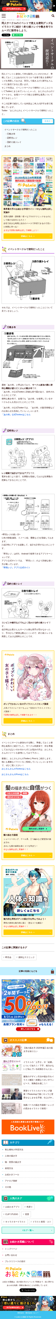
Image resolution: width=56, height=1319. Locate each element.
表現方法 (9, 1168)
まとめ (7, 146)
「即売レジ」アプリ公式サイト (16, 567)
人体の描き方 (11, 1156)
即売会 (8, 957)
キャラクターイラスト (15, 1222)
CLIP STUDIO (11, 1214)
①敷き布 (11, 134)
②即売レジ (12, 138)
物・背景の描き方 (13, 1162)
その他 (8, 1187)
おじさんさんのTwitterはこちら (16, 769)
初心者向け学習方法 (14, 1149)
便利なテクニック (26, 957)
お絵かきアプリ (12, 1207)
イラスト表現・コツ (42, 1222)
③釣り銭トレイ (14, 142)
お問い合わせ (11, 1255)
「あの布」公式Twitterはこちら (16, 414)
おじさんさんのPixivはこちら (15, 774)
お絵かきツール (12, 1174)
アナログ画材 (11, 1181)
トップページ (11, 1249)
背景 (27, 1214)
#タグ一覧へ (28, 1230)
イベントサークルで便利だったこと (20, 129)
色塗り (30, 1207)
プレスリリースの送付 (15, 1261)
